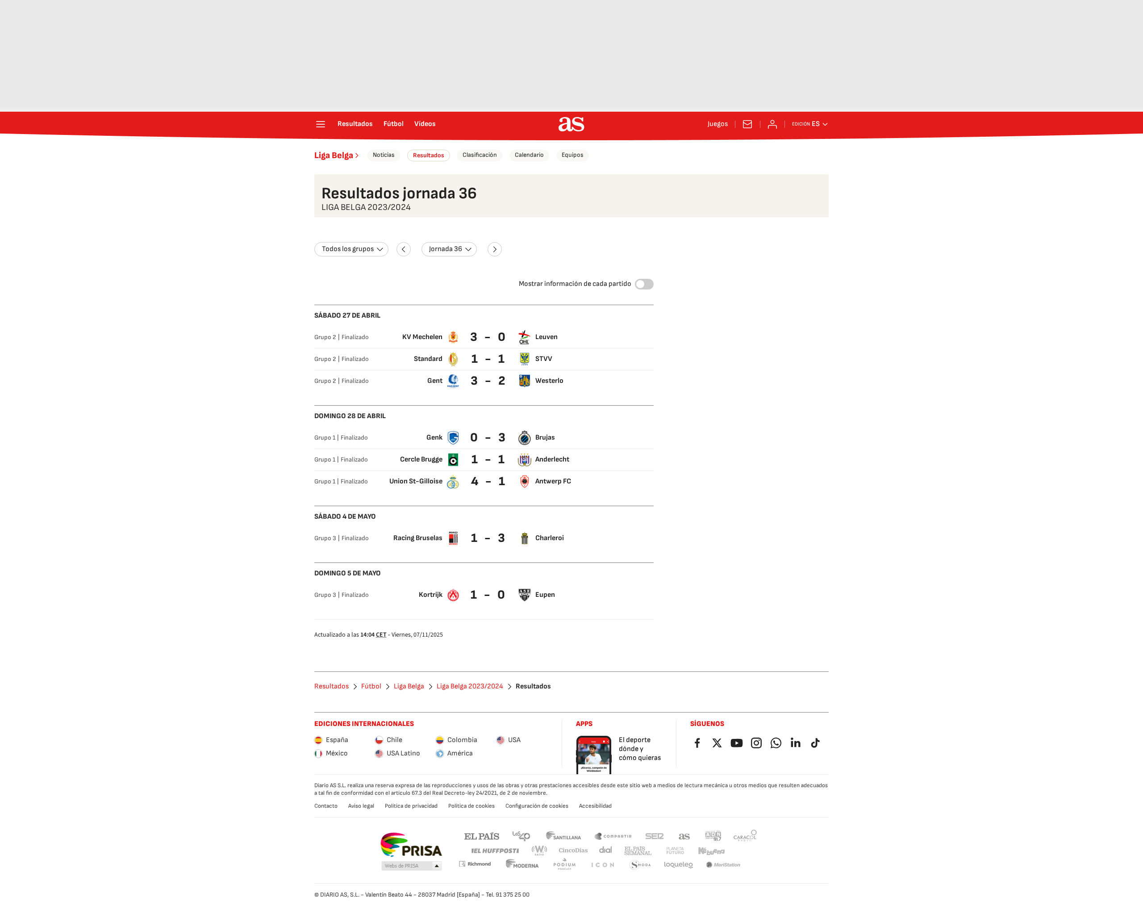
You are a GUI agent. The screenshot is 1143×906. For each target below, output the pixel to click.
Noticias (384, 155)
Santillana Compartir (613, 835)
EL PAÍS (481, 835)
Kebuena (711, 850)
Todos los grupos (348, 249)
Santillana (563, 835)
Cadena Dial (606, 850)
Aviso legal (361, 806)
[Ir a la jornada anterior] (403, 249)
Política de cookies (471, 806)
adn (713, 835)
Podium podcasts (564, 865)
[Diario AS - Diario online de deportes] (571, 124)
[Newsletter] (747, 124)
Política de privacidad (411, 806)
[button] (411, 866)
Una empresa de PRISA (411, 844)
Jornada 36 (445, 249)
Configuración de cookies (536, 806)
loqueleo (679, 865)
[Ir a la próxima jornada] (495, 249)
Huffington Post (494, 850)
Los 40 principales (521, 835)
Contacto (326, 806)
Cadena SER (654, 835)
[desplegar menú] (320, 124)
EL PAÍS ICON (602, 865)
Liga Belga (333, 155)
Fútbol (394, 124)
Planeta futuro (675, 850)
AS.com (684, 835)
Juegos (718, 124)
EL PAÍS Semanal (638, 850)
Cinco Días (573, 850)
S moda (640, 865)
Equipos (573, 155)
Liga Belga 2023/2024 (470, 687)
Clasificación (480, 155)
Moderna (522, 865)
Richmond (474, 863)
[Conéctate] (772, 124)
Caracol (745, 835)
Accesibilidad (595, 806)
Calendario (529, 155)
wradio (540, 850)
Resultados (355, 124)
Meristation (723, 865)
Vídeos (425, 124)
